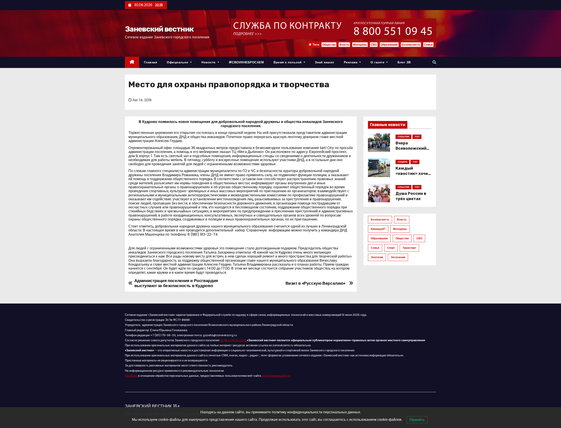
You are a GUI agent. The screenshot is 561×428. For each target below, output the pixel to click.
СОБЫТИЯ (403, 136)
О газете (378, 62)
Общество (329, 44)
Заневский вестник (159, 29)
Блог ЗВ (404, 62)
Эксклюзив (398, 257)
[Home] (132, 62)
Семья (428, 44)
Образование (389, 44)
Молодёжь (360, 44)
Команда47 (378, 229)
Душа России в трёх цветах (411, 196)
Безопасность (411, 44)
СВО (374, 44)
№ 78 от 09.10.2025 (233, 340)
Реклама (351, 62)
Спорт (391, 248)
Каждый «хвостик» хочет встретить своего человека (413, 176)
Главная (150, 62)
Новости (209, 62)
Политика (131, 376)
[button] (434, 62)
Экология (377, 257)
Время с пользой (288, 62)
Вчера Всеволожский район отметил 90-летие (411, 151)
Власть (344, 44)
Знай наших (324, 62)
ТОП (417, 136)
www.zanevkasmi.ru (276, 376)
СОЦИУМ (402, 161)
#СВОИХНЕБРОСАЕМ (246, 62)
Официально (178, 62)
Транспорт (409, 248)
